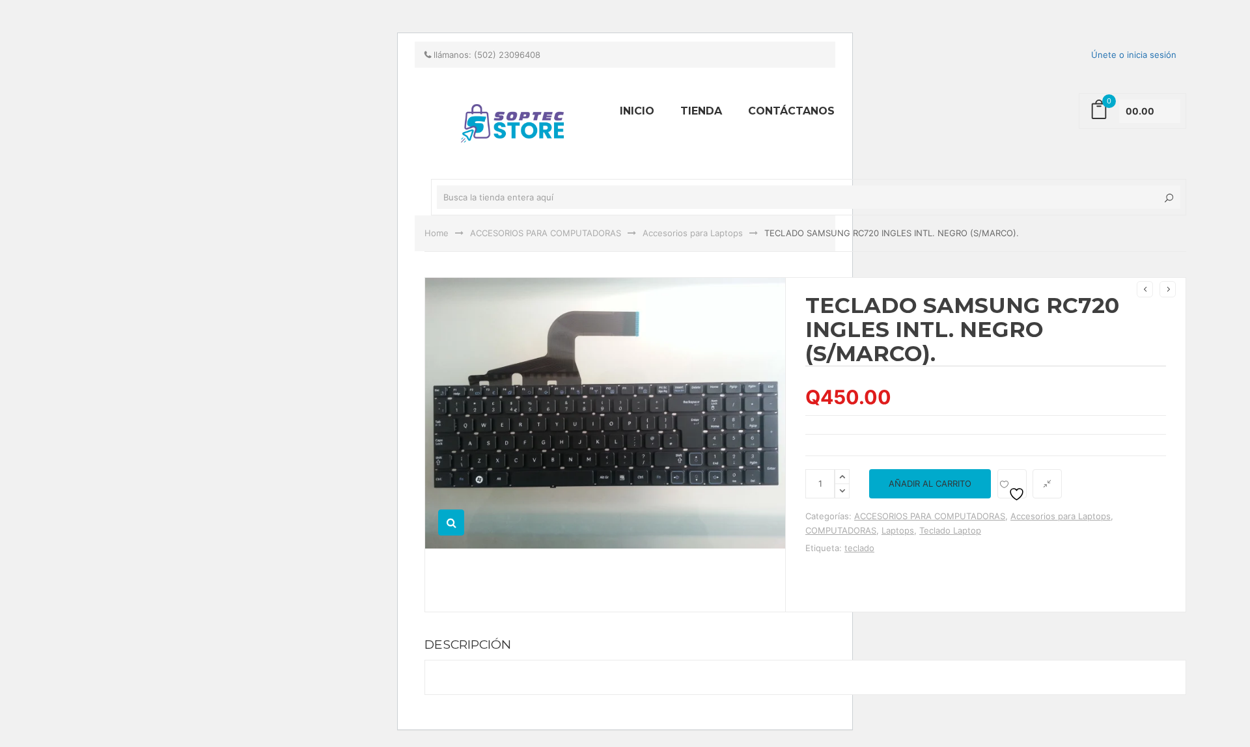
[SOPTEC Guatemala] (332, 6)
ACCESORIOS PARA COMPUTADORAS (545, 233)
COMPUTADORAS (840, 530)
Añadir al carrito (930, 483)
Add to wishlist (1012, 483)
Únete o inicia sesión (1133, 54)
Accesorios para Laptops (693, 233)
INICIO (637, 111)
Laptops (898, 530)
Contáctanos (791, 111)
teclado (859, 548)
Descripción (467, 644)
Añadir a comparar (1047, 483)
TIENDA (701, 111)
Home (436, 233)
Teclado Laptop (950, 530)
